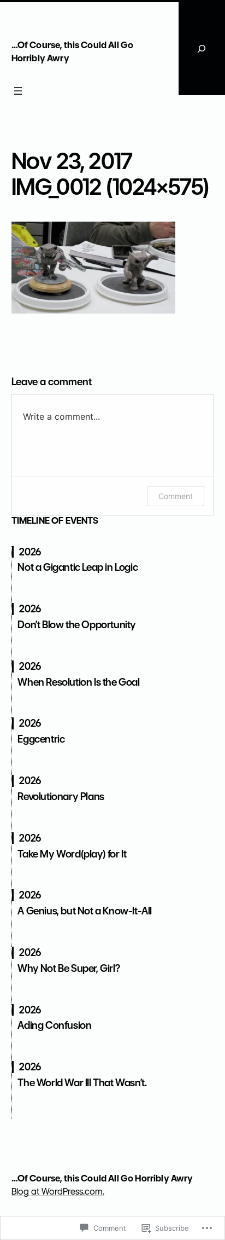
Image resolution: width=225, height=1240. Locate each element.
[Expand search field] (201, 48)
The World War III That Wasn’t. (81, 1082)
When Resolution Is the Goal (78, 682)
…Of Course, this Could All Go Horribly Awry (102, 1178)
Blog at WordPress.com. (57, 1191)
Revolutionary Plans (60, 796)
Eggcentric (40, 739)
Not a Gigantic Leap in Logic (77, 567)
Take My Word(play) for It (71, 854)
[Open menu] (18, 90)
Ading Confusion (54, 1025)
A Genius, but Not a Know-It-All (84, 911)
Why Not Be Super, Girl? (68, 968)
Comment (175, 496)
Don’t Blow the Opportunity (76, 624)
